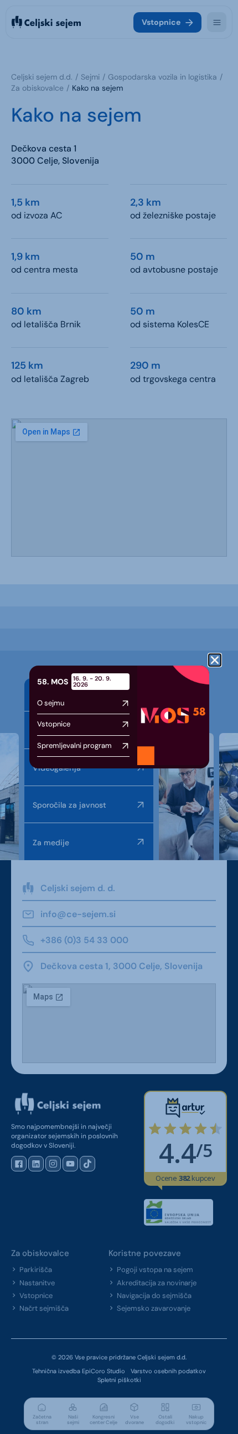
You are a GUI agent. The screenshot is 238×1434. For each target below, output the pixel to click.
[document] (119, 717)
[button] (214, 660)
